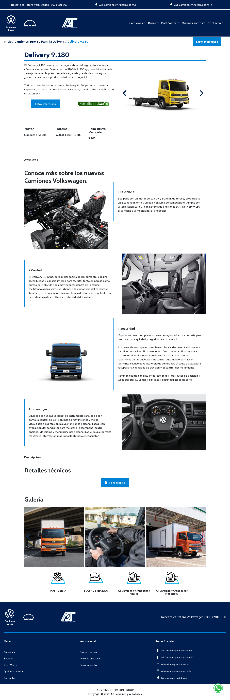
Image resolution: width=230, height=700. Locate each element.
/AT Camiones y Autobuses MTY (193, 4)
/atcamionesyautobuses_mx (176, 664)
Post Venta (169, 23)
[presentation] (124, 93)
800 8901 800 (59, 4)
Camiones (136, 23)
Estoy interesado (207, 41)
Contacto (214, 23)
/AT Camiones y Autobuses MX (117, 4)
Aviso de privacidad (90, 658)
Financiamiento (88, 664)
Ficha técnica (116, 482)
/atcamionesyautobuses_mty (176, 671)
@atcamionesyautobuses (174, 677)
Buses (152, 23)
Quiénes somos (192, 23)
